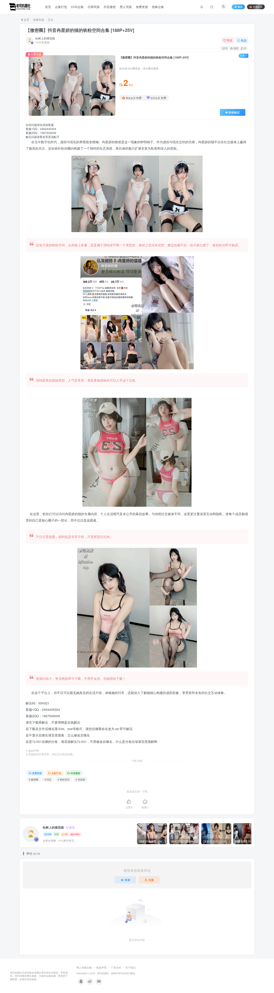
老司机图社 (103, 973)
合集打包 (61, 7)
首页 (48, 7)
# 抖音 (48, 779)
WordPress (119, 973)
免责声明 (101, 967)
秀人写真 (126, 7)
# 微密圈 (33, 779)
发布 (240, 6)
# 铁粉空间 (63, 779)
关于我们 (130, 967)
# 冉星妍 (80, 779)
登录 (127, 880)
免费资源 (142, 7)
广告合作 (116, 967)
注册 (151, 880)
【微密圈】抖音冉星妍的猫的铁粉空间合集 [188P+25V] (80, 30)
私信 (244, 40)
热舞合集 (158, 7)
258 (49, 834)
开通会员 (257, 6)
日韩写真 (94, 7)
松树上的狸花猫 (45, 38)
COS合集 (77, 7)
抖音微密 (110, 7)
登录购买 (234, 112)
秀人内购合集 (84, 967)
